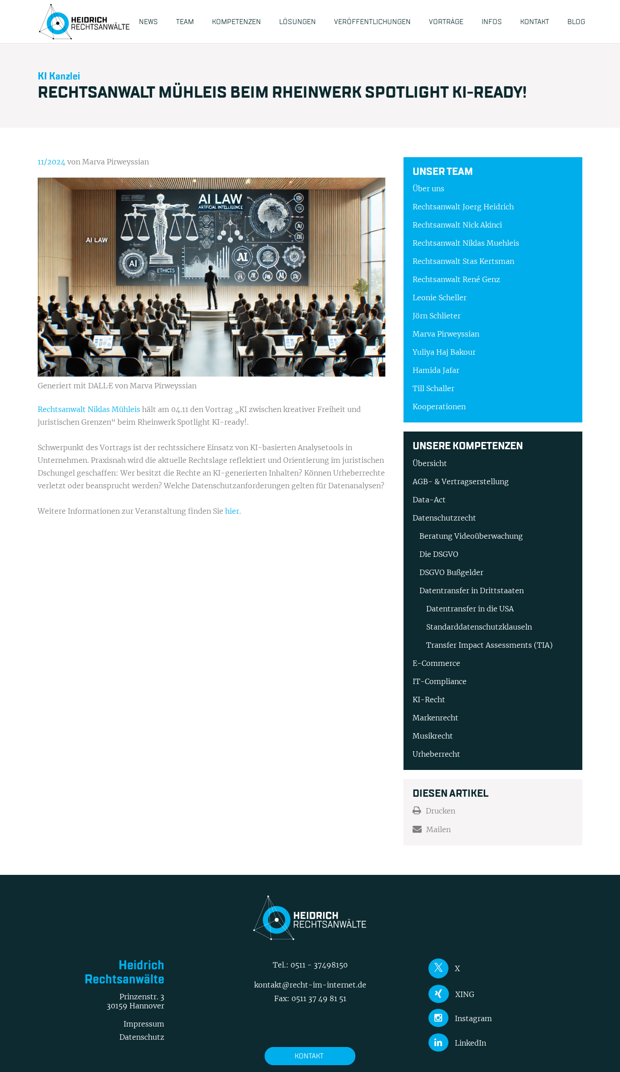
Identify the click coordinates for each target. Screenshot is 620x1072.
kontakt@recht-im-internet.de (310, 984)
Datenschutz (141, 1037)
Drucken (440, 810)
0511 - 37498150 (319, 964)
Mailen (438, 829)
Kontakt (309, 1056)
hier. (233, 511)
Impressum (143, 1023)
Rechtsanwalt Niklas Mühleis (89, 409)
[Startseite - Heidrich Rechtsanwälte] (84, 21)
